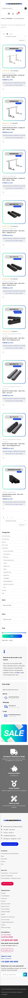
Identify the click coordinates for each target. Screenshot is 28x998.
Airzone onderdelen (8, 551)
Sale (3, 593)
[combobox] (14, 605)
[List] (11, 33)
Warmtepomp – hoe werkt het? (9, 873)
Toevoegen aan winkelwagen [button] (3, 89)
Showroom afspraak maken (10, 844)
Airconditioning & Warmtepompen (10, 853)
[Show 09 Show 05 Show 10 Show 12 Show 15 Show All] (22, 40)
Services (4, 590)
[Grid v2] (7, 33)
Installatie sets (7, 572)
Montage (3, 893)
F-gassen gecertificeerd (7, 922)
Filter (12, 636)
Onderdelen (9, 18)
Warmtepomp (5, 336)
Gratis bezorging (5, 909)
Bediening (5, 557)
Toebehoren (18, 333)
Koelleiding (6, 575)
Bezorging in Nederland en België (14, 756)
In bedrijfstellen (5, 895)
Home (3, 18)
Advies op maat (14, 803)
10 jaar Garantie (14, 788)
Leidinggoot (6, 578)
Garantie (3, 901)
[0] (18, 14)
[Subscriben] (25, 974)
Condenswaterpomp (8, 560)
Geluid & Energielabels (7, 875)
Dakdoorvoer (6, 566)
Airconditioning (6, 536)
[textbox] (14, 605)
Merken (4, 542)
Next (11, 517)
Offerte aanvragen (7, 883)
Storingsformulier (7, 950)
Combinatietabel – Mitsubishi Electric (11, 878)
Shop (2, 856)
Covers (5, 563)
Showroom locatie (5, 903)
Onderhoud (4, 898)
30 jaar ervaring (5, 919)
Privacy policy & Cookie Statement (9, 992)
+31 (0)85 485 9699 (9, 962)
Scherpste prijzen (14, 773)
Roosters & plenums (8, 584)
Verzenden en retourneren (8, 917)
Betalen (3, 914)
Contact (3, 924)
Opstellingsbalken (12, 73)
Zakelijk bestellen (5, 911)
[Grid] (3, 33)
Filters (5, 569)
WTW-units (5, 545)
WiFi (4, 587)
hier (18, 672)
